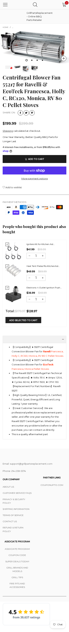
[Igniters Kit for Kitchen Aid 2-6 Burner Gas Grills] (13, 251)
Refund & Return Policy (13, 529)
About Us (8, 486)
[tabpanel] (34, 47)
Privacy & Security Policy (14, 501)
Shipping (8, 130)
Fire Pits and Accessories (17, 585)
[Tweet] (26, 112)
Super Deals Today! (17, 561)
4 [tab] (42, 60)
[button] (29, 256)
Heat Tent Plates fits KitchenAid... (43, 266)
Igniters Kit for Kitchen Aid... (41, 244)
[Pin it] (32, 112)
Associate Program (17, 549)
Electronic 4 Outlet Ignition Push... (44, 287)
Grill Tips (17, 577)
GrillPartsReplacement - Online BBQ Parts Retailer (35, 16)
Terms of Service (13, 515)
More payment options (34, 178)
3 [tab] (37, 60)
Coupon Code (17, 555)
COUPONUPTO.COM (52, 485)
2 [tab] (32, 60)
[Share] (20, 112)
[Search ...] (35, 4)
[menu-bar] (5, 4)
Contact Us (10, 521)
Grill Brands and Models (17, 569)
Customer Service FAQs (17, 493)
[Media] (63, 58)
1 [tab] (26, 60)
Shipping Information (16, 509)
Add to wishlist (13, 187)
